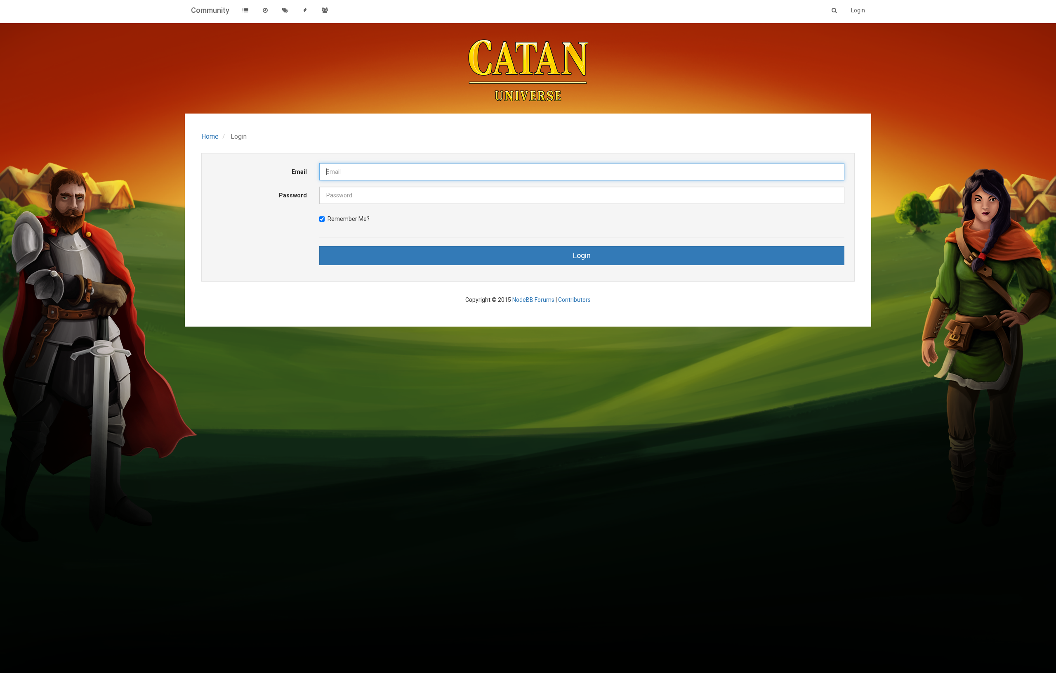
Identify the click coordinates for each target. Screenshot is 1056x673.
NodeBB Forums (533, 299)
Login (582, 255)
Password (293, 195)
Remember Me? (349, 219)
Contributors (574, 299)
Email (299, 171)
